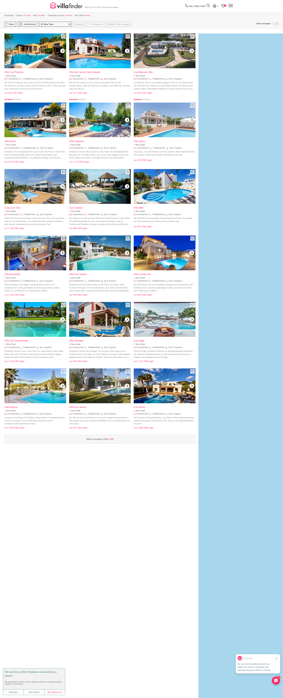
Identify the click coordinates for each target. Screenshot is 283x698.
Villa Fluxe (10, 141)
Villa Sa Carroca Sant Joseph (84, 72)
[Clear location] (69, 24)
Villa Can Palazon (13, 72)
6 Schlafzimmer (142, 79)
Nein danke (34, 692)
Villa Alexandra (12, 274)
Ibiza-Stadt (11, 76)
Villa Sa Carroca (77, 407)
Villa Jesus (139, 141)
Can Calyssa (76, 207)
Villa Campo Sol (142, 274)
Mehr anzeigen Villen (100, 439)
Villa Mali (138, 207)
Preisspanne (97, 24)
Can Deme (139, 407)
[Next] (62, 51)
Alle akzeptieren (54, 692)
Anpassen (13, 692)
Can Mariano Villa (143, 72)
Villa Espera (10, 407)
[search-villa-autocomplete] (208, 6)
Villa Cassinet (76, 141)
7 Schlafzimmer (142, 281)
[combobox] (57, 24)
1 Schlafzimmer (142, 148)
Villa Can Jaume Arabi (16, 340)
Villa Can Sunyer (78, 274)
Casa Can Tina (12, 207)
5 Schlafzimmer (13, 79)
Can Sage (139, 340)
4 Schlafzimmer (77, 79)
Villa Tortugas (76, 340)
